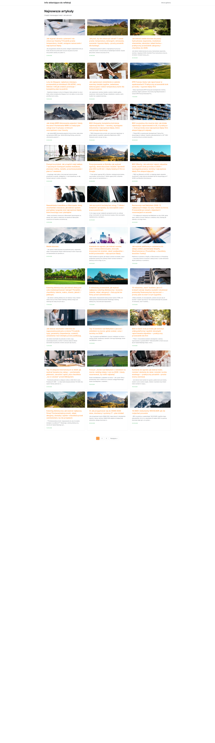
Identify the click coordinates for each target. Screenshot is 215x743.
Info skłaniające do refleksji (57, 2)
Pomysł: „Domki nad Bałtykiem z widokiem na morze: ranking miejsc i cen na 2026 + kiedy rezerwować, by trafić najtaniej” (107, 372)
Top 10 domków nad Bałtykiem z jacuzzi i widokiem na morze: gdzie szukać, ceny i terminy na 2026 (105, 331)
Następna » (114, 438)
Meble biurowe (52, 246)
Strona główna (166, 3)
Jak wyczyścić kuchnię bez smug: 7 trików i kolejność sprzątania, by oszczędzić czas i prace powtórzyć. (107, 207)
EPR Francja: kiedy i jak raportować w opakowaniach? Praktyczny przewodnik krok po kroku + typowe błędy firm (150, 84)
